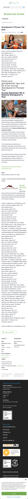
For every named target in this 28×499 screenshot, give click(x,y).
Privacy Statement (17, 497)
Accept (14, 493)
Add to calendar (9, 332)
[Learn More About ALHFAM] (11, 446)
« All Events (4, 19)
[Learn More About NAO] (11, 456)
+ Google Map (20, 365)
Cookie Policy (9, 497)
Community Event (5, 355)
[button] (26, 479)
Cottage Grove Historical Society (11, 475)
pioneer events (5, 357)
